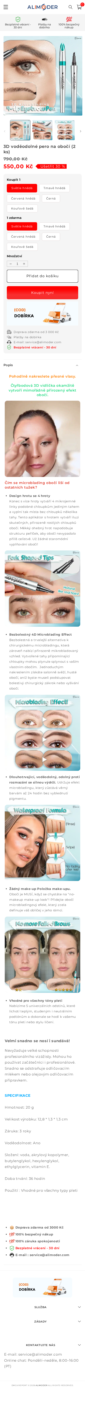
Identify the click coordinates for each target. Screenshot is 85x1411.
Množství (14, 256)
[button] (79, 7)
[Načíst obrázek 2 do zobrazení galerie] (42, 130)
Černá (51, 198)
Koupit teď (42, 292)
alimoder (41, 1385)
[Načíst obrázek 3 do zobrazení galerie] (65, 130)
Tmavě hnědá (54, 188)
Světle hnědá (22, 188)
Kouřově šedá (22, 208)
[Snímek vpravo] (80, 131)
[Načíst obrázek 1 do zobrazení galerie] (20, 130)
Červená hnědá (23, 198)
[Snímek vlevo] (4, 131)
